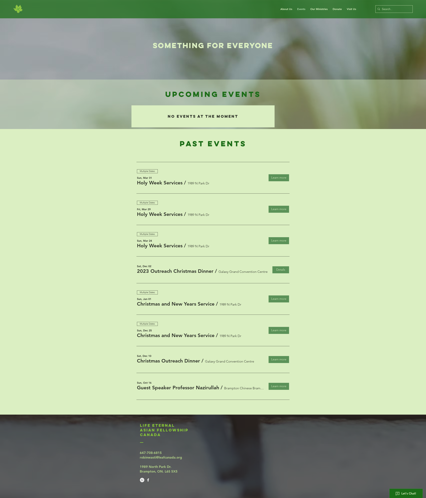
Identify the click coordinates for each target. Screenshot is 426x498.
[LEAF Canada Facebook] (148, 480)
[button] (160, 182)
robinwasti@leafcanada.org (161, 457)
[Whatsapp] (142, 480)
